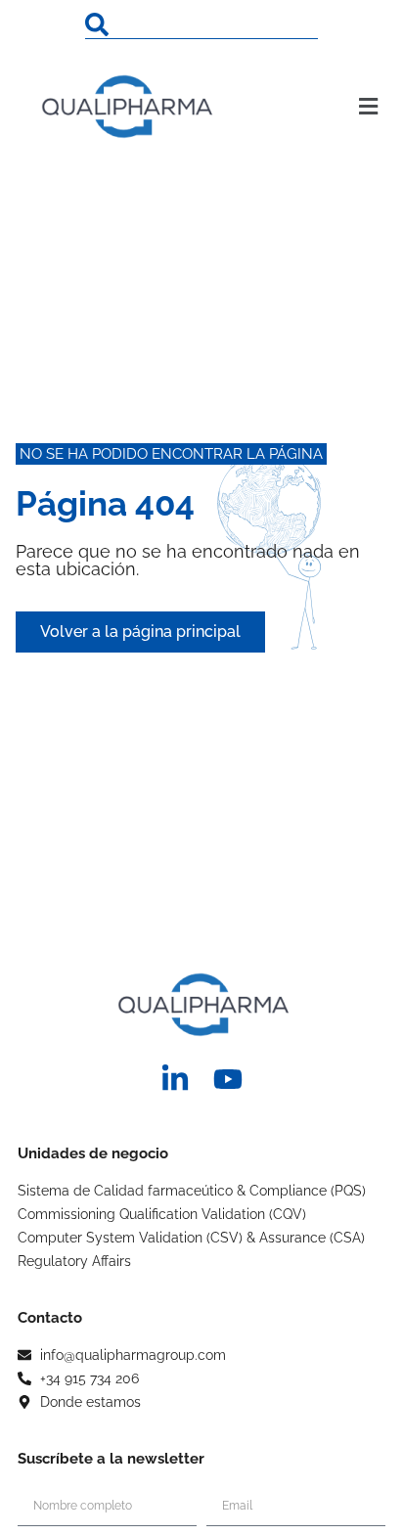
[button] (346, 106)
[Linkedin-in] (175, 1079)
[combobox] (201, 24)
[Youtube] (228, 1079)
